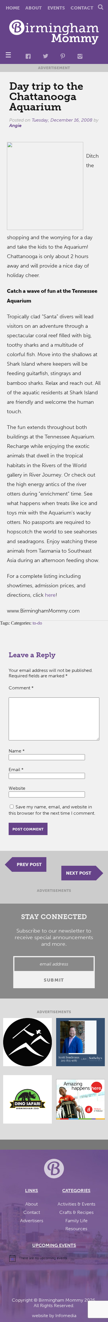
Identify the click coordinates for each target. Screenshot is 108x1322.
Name (17, 751)
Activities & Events (76, 1204)
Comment (21, 688)
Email (16, 769)
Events (56, 8)
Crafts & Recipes (76, 1212)
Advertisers (31, 1220)
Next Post (78, 873)
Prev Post (29, 864)
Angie (15, 125)
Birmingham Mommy (61, 1300)
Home (13, 8)
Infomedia (65, 1315)
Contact (82, 8)
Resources (76, 1228)
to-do (37, 623)
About (33, 8)
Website (17, 788)
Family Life (76, 1220)
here (50, 595)
